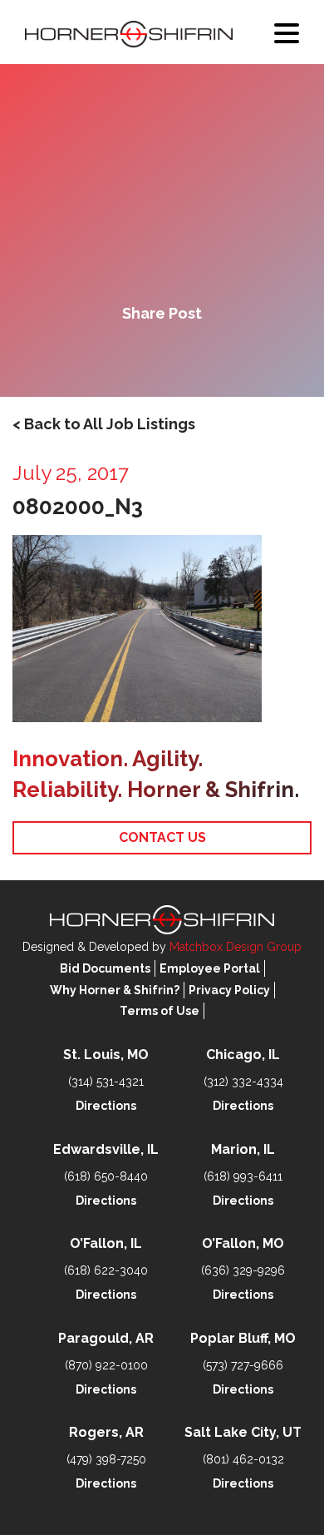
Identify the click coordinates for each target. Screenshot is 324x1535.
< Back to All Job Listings (103, 424)
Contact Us (162, 837)
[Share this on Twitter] (162, 356)
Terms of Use (159, 1011)
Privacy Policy (229, 990)
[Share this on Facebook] (105, 356)
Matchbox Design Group (235, 946)
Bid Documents (105, 968)
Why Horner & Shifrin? (114, 990)
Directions (106, 1105)
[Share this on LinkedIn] (218, 356)
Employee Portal (210, 968)
